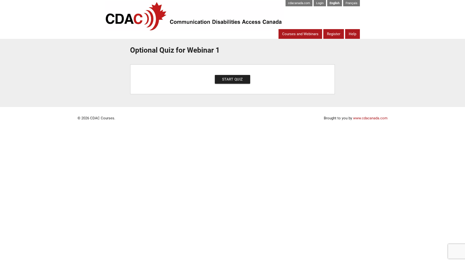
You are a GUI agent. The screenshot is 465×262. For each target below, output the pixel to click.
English (335, 3)
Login (320, 3)
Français (351, 3)
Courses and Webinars (300, 34)
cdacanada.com (299, 3)
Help (352, 34)
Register (333, 34)
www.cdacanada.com (370, 118)
